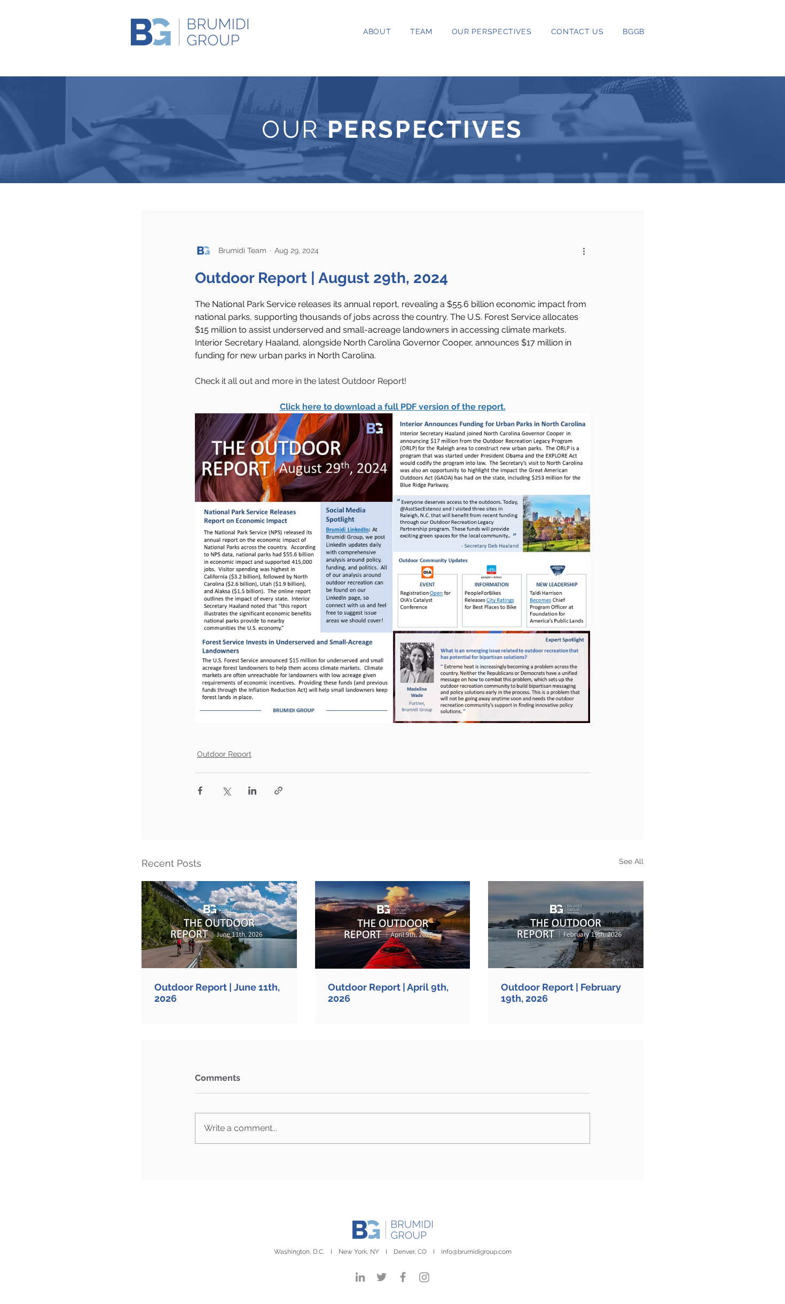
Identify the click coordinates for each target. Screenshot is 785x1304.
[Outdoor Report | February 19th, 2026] (565, 924)
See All (631, 861)
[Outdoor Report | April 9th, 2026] (392, 925)
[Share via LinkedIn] (252, 790)
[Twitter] (381, 1277)
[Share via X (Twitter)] (226, 790)
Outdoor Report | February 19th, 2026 (561, 992)
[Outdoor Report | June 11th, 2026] (219, 924)
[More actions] (583, 250)
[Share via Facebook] (200, 790)
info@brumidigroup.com (476, 1251)
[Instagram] (424, 1277)
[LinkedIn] (360, 1277)
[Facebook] (403, 1277)
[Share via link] (278, 790)
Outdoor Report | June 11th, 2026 (217, 992)
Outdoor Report (224, 754)
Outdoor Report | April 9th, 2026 (388, 992)
